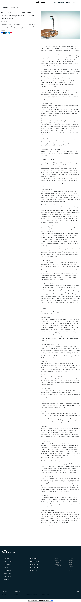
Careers (57, 562)
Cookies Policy (17, 591)
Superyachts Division (64, 2)
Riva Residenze (34, 564)
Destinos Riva (7, 564)
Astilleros (6, 567)
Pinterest (71, 566)
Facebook (71, 558)
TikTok (70, 570)
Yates (54, 2)
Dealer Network (8, 576)
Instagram (71, 560)
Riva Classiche (33, 570)
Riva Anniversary (34, 567)
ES (73, 2)
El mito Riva (6, 558)
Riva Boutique (33, 558)
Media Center (58, 560)
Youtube (70, 562)
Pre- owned (57, 558)
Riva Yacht (6, 7)
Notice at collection (32, 600)
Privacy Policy (4, 591)
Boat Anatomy (7, 570)
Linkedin (71, 564)
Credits (77, 591)
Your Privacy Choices (44, 600)
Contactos (6, 579)
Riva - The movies (8, 561)
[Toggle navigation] (10, 2)
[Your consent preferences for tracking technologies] (1, 451)
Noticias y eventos (14, 7)
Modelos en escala (34, 561)
